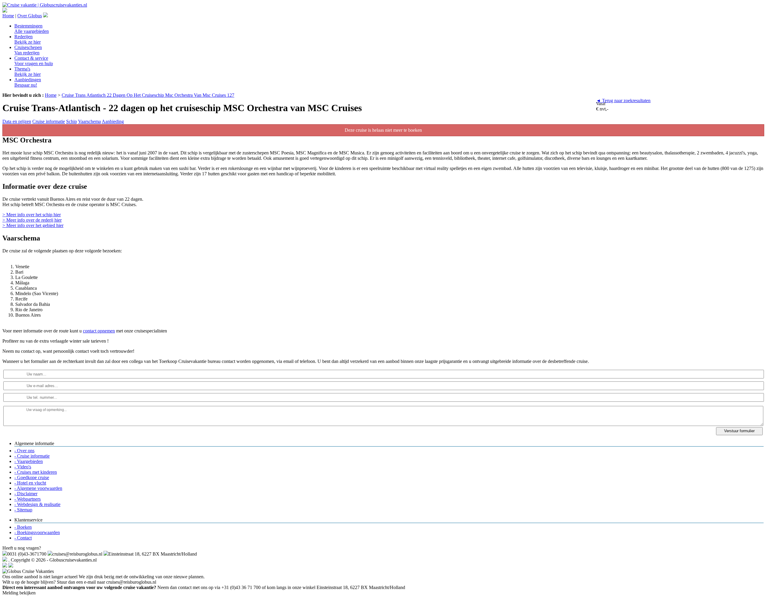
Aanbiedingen (27, 82)
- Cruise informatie (32, 456)
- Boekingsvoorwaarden (37, 532)
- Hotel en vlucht (30, 482)
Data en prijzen (16, 121)
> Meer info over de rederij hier (32, 220)
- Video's (22, 466)
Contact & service (33, 61)
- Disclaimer (25, 493)
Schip (71, 121)
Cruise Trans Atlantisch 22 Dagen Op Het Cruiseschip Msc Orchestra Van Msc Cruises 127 (148, 95)
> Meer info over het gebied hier (32, 225)
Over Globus (29, 15)
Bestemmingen (31, 28)
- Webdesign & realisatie (37, 504)
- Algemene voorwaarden (38, 488)
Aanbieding (113, 121)
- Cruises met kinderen (35, 472)
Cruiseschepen (28, 50)
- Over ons (24, 450)
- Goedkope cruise (31, 477)
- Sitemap (23, 509)
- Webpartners (27, 499)
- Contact (23, 537)
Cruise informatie (48, 121)
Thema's (27, 71)
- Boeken (23, 527)
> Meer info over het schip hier (31, 214)
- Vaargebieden (28, 461)
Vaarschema (89, 121)
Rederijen (27, 39)
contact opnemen (99, 330)
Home (8, 15)
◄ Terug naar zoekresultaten (623, 100)
